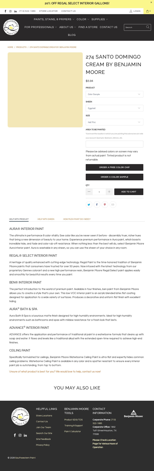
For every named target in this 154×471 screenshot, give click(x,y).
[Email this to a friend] (113, 204)
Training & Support (73, 425)
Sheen (89, 102)
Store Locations (44, 416)
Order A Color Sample (114, 177)
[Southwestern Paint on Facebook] (5, 11)
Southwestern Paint (25, 458)
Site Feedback (43, 439)
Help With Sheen (46, 219)
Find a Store (88, 27)
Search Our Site (44, 433)
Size (88, 116)
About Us (66, 27)
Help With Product (19, 219)
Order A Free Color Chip (114, 167)
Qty (87, 185)
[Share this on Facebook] (97, 204)
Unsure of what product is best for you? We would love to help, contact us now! (55, 371)
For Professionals (40, 27)
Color (81, 19)
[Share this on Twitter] (89, 204)
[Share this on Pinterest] (105, 204)
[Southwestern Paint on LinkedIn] (15, 11)
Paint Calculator (72, 431)
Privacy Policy (42, 445)
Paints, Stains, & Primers (52, 19)
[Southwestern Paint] (11, 27)
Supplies (98, 19)
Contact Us (68, 11)
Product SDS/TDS (73, 420)
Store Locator (48, 11)
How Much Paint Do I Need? (77, 219)
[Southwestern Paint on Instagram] (10, 11)
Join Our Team (43, 427)
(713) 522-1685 (27, 11)
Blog (72, 35)
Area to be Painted (114, 134)
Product (90, 88)
